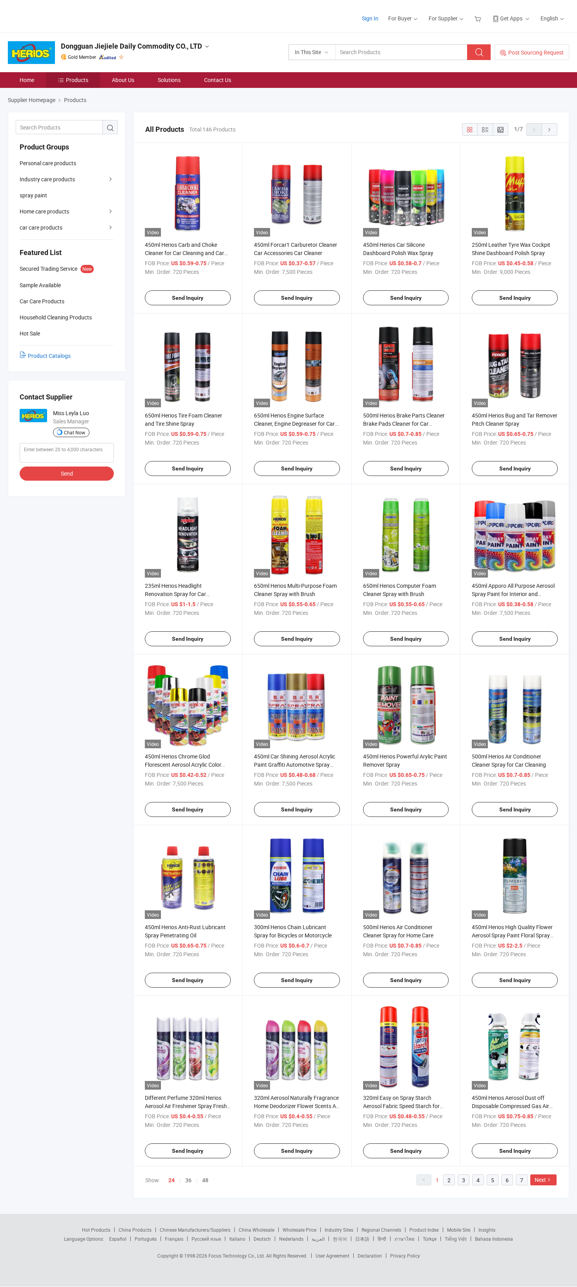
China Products (135, 1230)
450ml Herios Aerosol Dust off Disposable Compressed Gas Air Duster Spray (510, 1106)
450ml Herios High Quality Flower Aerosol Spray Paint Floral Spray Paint (512, 935)
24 (171, 1180)
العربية (318, 1239)
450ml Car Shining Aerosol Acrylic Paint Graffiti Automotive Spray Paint (294, 765)
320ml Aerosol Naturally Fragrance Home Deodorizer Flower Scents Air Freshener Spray (296, 1106)
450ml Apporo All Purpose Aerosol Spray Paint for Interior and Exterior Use (513, 594)
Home (27, 80)
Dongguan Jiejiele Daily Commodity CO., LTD (131, 46)
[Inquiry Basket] (479, 18)
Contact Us (217, 80)
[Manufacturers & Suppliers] (58, 15)
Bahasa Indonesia (494, 1239)
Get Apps (511, 18)
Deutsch (262, 1239)
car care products (41, 227)
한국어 (340, 1239)
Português (146, 1239)
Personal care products (48, 163)
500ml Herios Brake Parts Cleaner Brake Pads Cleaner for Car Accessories (404, 424)
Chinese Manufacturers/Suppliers (195, 1230)
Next (540, 1179)
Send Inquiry (187, 298)
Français (174, 1239)
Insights (486, 1230)
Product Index (424, 1230)
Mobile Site (458, 1230)
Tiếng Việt (456, 1239)
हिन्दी (382, 1239)
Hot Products (96, 1230)
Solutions (169, 80)
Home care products (44, 211)
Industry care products (47, 179)
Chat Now (74, 432)
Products (77, 80)
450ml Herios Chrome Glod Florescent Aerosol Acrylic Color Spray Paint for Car (183, 765)
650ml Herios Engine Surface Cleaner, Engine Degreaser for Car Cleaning (294, 424)
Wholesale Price (299, 1230)
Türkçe (429, 1239)
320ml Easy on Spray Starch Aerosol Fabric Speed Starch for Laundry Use (401, 1106)
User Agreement (332, 1255)
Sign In (370, 18)
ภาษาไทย (404, 1239)
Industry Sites (339, 1230)
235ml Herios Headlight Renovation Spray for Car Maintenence (175, 594)
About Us (123, 80)
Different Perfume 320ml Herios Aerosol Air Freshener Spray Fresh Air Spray (186, 1106)
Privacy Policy (405, 1255)
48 (205, 1180)
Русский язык (206, 1239)
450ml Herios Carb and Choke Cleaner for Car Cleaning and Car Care (184, 253)
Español (117, 1239)
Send (67, 473)
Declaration (370, 1255)
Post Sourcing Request (536, 52)
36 (188, 1180)
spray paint (33, 195)
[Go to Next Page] (549, 129)
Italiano (237, 1239)
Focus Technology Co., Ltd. (237, 1255)
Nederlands (291, 1239)
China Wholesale (256, 1230)
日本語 (362, 1239)
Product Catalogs (49, 355)
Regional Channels (381, 1230)
